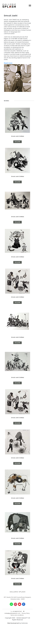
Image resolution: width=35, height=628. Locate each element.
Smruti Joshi (15, 257)
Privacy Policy (26, 613)
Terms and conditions (17, 615)
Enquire (17, 142)
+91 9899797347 (17, 611)
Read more (8, 63)
